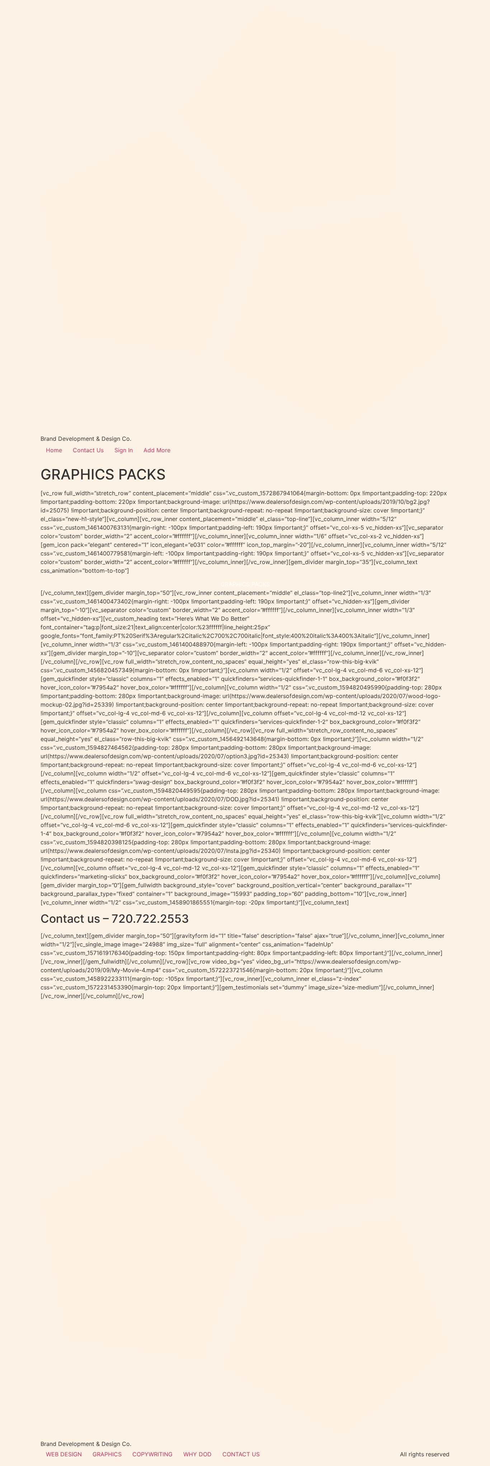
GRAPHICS (107, 1454)
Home (54, 450)
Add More (156, 450)
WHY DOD (197, 1454)
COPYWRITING (152, 1454)
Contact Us (88, 450)
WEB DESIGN (64, 1454)
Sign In (123, 450)
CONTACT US (241, 1454)
